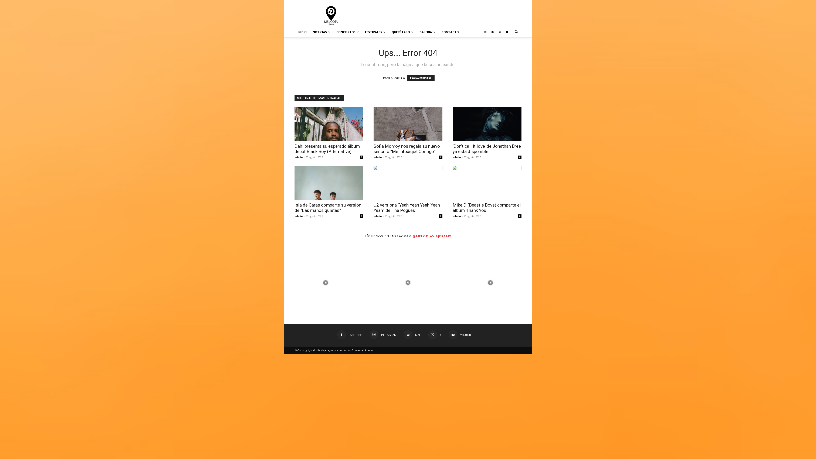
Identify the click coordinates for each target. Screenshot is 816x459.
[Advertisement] (444, 15)
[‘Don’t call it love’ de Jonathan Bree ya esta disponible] (487, 124)
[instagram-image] (325, 282)
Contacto (450, 32)
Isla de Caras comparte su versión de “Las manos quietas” (328, 208)
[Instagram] (485, 32)
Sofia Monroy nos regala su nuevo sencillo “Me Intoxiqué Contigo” (407, 149)
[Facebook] (478, 32)
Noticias (320, 32)
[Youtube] (507, 32)
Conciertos (346, 32)
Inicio (302, 32)
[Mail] (492, 32)
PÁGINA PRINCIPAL (420, 78)
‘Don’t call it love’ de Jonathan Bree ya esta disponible (487, 149)
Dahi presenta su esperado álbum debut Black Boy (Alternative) (327, 149)
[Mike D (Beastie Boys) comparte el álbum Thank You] (487, 183)
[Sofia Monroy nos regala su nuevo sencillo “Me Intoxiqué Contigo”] (408, 124)
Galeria (425, 32)
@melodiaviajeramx (432, 236)
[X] (500, 32)
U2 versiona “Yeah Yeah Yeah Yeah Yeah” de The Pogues (407, 208)
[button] (516, 32)
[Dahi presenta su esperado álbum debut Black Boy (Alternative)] (329, 124)
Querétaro (401, 32)
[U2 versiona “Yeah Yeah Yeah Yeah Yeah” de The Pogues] (408, 183)
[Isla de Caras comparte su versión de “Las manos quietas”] (329, 183)
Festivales (373, 32)
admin (299, 157)
